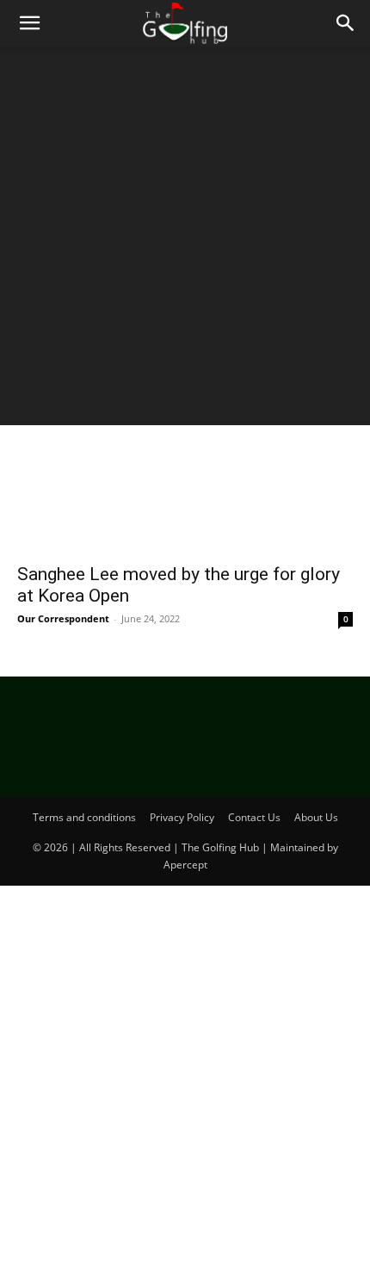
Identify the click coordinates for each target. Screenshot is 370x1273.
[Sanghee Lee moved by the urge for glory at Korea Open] (185, 470)
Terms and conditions (84, 817)
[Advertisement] (185, 240)
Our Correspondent (63, 618)
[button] (29, 23)
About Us (316, 817)
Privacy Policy (182, 817)
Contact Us (254, 817)
